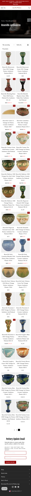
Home (2, 21)
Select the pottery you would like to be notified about (15, 449)
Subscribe (10, 462)
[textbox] (13, 452)
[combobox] (15, 453)
